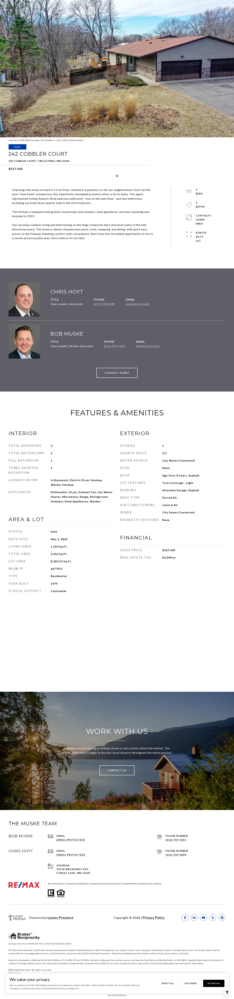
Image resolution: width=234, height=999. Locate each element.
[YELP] (212, 917)
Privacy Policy (154, 918)
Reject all (168, 983)
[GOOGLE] (222, 917)
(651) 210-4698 (104, 304)
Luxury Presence (60, 918)
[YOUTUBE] (203, 917)
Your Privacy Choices (117, 995)
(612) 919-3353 (114, 346)
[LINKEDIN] (194, 917)
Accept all (213, 983)
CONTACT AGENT (117, 372)
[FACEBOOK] (185, 917)
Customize (190, 983)
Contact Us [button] (117, 770)
